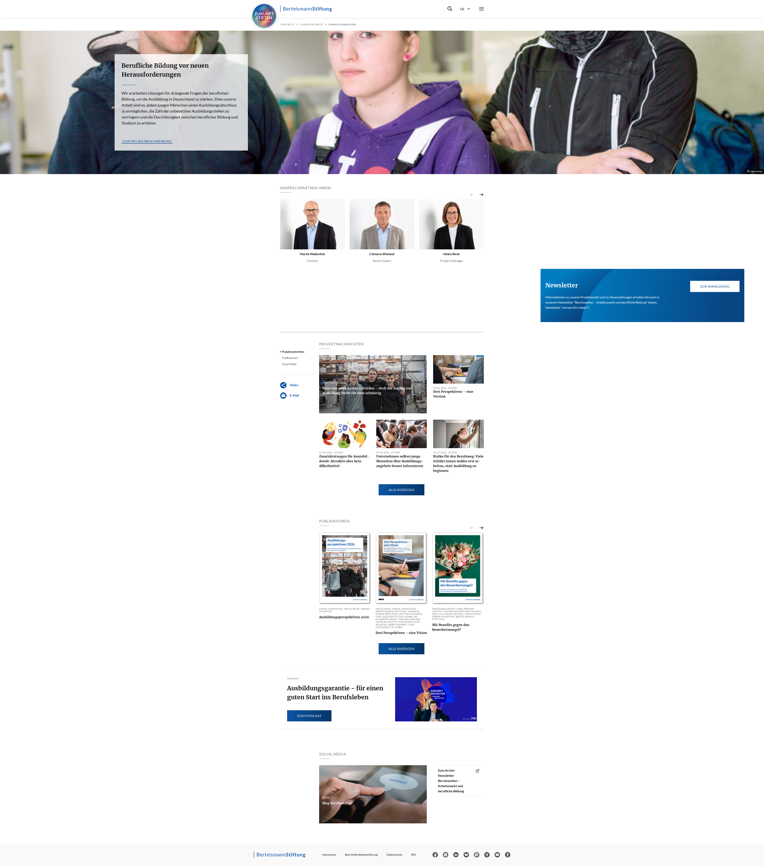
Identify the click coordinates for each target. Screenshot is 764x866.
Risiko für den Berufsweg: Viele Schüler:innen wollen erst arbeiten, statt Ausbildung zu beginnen (458, 463)
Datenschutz (394, 854)
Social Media (289, 364)
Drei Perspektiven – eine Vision (401, 633)
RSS (413, 854)
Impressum (329, 854)
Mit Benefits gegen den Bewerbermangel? (450, 627)
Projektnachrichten (293, 351)
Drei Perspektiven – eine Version (453, 394)
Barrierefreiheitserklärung (361, 854)
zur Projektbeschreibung (147, 141)
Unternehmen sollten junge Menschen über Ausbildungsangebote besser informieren (399, 461)
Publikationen (290, 358)
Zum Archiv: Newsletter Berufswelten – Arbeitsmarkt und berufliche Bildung (451, 780)
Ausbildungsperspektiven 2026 (344, 617)
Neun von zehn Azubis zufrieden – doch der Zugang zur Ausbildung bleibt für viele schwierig (366, 390)
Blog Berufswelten (337, 803)
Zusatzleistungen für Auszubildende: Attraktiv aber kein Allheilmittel (344, 461)
